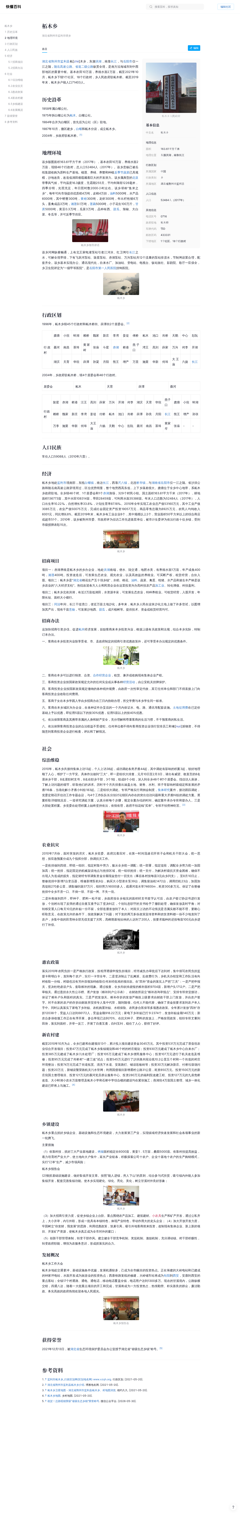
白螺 (79, 129)
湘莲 (74, 204)
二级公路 (87, 66)
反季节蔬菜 (121, 172)
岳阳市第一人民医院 (102, 268)
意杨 (72, 609)
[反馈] (233, 1507)
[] (76, 61)
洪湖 (98, 61)
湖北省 (46, 61)
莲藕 (93, 204)
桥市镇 (141, 483)
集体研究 (164, 790)
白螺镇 (89, 483)
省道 (78, 66)
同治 (57, 604)
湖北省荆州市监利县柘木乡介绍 (65, 1384)
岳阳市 (127, 61)
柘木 (73, 115)
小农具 (156, 1216)
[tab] (44, 49)
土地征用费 (180, 707)
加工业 (159, 585)
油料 (113, 193)
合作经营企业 (102, 675)
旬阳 (167, 1275)
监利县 (65, 61)
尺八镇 (122, 483)
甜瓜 (116, 209)
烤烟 (101, 1151)
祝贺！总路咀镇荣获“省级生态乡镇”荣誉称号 (73, 1401)
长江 (114, 61)
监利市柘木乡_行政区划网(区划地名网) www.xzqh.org (79, 1379)
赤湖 (116, 347)
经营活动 (129, 682)
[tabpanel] (121, 704)
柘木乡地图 (54, 1395)
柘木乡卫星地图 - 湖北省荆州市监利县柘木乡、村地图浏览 (81, 1390)
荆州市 (55, 61)
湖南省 (156, 483)
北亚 (135, 177)
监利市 (61, 483)
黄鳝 (84, 198)
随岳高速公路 (63, 66)
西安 (176, 1275)
